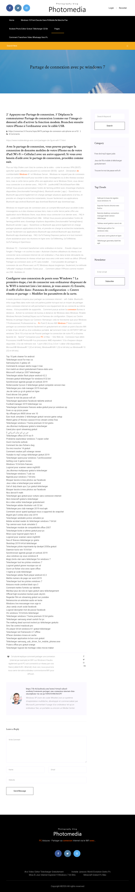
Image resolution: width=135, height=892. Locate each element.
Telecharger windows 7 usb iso (20, 473)
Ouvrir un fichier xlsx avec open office (23, 568)
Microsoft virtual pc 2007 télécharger (23, 372)
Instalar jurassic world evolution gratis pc (91, 871)
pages (57, 29)
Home (11, 20)
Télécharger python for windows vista (105, 229)
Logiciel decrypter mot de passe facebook (25, 610)
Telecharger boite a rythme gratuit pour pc (25, 530)
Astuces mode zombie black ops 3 (22, 584)
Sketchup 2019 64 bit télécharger (21, 543)
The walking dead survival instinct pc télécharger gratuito (32, 622)
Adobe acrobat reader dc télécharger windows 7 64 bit (31, 521)
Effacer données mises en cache (21, 635)
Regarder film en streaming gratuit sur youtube (27, 597)
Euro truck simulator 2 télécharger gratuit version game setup (34, 416)
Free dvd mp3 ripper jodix (105, 154)
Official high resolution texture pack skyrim (25, 594)
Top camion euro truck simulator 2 (21, 524)
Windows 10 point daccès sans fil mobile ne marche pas (44, 20)
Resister (123, 8)
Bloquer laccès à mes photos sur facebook (26, 480)
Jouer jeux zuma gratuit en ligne (109, 236)
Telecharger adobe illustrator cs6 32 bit (24, 505)
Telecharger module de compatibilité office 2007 (28, 527)
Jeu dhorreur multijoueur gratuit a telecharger (26, 426)
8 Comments (14, 134)
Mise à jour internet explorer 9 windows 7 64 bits (52, 875)
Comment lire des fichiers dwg (20, 445)
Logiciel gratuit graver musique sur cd (23, 565)
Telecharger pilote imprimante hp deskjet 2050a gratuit (31, 546)
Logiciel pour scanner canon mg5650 (23, 467)
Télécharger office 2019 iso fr (19, 435)
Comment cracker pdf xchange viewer (23, 451)
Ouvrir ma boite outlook (17, 442)
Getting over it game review (19, 461)
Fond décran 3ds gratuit (17, 394)
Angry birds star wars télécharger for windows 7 (28, 559)
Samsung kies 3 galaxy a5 (18, 363)
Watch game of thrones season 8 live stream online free (32, 420)
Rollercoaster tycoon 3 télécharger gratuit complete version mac (35, 385)
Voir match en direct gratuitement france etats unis (29, 369)
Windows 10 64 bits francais (19, 464)
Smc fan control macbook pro (19, 625)
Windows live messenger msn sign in (23, 603)
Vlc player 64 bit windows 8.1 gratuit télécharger (28, 629)
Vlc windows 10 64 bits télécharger (22, 613)
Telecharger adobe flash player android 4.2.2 (26, 375)
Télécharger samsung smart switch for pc (25, 619)
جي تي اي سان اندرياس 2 (17, 432)
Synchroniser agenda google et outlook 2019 (26, 382)
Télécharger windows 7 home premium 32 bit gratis (29, 423)
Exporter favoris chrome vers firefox (108, 207)
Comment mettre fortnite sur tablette (23, 587)
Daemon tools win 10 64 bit (19, 549)
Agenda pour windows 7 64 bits (20, 477)
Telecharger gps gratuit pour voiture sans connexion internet (33, 496)
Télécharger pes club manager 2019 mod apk (27, 388)
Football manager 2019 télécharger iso (24, 404)
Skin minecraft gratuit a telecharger (22, 499)
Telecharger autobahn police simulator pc (25, 518)
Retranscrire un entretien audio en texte (24, 600)
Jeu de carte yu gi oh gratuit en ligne (22, 391)
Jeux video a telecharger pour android (23, 483)
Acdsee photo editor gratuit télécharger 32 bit (28, 29)
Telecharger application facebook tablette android (29, 401)
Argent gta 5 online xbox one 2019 (22, 515)
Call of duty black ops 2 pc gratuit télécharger (27, 486)
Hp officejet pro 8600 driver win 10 (22, 413)
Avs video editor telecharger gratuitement (25, 502)
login (111, 8)
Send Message (20, 791)
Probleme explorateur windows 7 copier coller (27, 439)
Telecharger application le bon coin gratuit (25, 638)
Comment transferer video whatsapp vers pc (28, 37)
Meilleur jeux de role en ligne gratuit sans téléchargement (32, 591)
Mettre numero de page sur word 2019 (24, 578)
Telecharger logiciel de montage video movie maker (30, 648)
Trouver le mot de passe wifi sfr (21, 397)
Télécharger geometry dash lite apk (109, 242)
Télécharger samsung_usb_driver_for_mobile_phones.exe (33, 641)
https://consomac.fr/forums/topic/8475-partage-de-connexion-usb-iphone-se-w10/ (43, 131)
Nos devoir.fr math (14, 492)
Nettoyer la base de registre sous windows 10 (107, 199)
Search (110, 126)
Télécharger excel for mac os (19, 359)
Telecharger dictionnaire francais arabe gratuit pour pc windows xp (36, 407)
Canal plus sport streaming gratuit (21, 429)
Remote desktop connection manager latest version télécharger (108, 215)
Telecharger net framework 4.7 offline (23, 632)
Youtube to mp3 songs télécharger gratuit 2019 (27, 454)
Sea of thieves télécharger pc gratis (22, 540)
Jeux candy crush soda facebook (21, 606)
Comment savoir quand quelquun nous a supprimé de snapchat (35, 511)
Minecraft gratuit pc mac (94, 875)
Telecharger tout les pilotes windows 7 (24, 562)
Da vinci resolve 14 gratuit (18, 448)
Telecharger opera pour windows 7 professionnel (28, 458)
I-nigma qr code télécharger (19, 572)
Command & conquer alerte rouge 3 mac (24, 366)
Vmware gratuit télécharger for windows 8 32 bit (28, 378)
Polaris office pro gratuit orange (20, 644)
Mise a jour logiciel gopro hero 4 (21, 534)
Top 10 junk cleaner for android (20, 356)
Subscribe (109, 281)
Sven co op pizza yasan (17, 410)
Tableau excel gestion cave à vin (109, 223)
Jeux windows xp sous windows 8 (22, 556)
